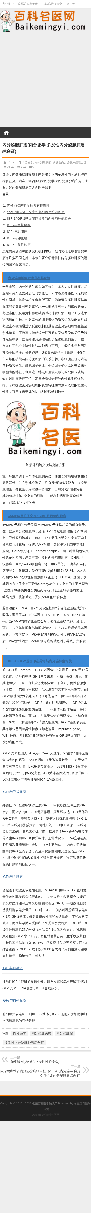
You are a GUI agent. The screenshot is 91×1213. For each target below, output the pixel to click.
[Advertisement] (45, 80)
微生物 (71, 3)
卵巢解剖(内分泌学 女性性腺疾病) (35, 1062)
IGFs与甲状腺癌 (19, 225)
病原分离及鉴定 (28, 3)
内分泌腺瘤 (64, 1033)
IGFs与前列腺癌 (19, 245)
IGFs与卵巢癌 (17, 238)
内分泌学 (8, 3)
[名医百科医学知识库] (45, 20)
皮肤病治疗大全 (52, 3)
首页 (6, 132)
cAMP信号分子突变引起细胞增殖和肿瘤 (36, 212)
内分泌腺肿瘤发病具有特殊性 (28, 205)
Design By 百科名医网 (46, 1114)
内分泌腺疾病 (43, 162)
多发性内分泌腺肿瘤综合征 (69, 162)
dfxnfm (11, 162)
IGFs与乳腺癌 (17, 232)
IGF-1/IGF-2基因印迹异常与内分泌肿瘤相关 (39, 218)
